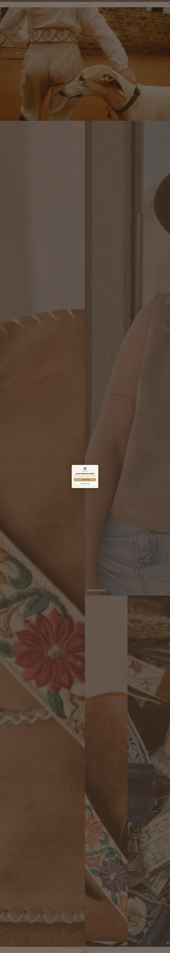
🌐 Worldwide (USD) (85, 483)
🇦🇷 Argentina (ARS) (85, 479)
